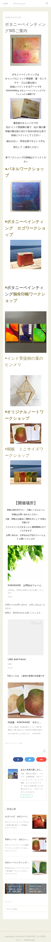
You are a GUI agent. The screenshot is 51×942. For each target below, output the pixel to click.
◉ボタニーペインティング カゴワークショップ (25, 227)
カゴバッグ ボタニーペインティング (22, 816)
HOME (5, 3)
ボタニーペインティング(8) (13, 743)
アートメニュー (20, 3)
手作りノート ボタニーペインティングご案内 (26, 839)
